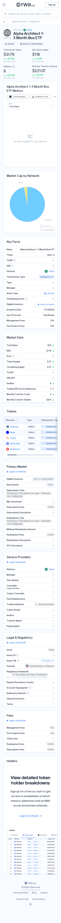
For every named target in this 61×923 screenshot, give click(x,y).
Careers (44, 893)
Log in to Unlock (17, 471)
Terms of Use (22, 899)
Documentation (20, 893)
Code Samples (19, 97)
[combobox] (30, 14)
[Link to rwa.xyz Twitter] (30, 904)
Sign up (52, 5)
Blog (34, 893)
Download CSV (42, 97)
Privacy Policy (38, 899)
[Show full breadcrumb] (4, 21)
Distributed (45, 277)
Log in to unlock (47, 304)
